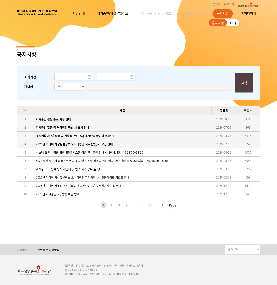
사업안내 (79, 13)
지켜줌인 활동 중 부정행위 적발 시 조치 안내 (62, 127)
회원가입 (229, 4)
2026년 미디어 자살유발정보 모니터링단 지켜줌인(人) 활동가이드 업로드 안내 (82, 177)
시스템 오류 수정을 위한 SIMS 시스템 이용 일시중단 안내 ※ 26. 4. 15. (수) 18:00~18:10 (89, 152)
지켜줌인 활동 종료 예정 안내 (53, 119)
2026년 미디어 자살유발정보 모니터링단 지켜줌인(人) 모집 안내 (74, 144)
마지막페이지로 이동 (150, 205)
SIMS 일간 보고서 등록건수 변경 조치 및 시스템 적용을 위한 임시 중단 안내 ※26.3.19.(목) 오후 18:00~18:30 (102, 161)
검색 (244, 82)
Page (172, 205)
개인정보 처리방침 (48, 250)
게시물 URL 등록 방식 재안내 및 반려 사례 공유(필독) (68, 169)
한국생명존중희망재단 (37, 12)
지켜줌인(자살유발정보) (113, 13)
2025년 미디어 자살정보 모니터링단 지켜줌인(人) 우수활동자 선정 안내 (78, 186)
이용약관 (22, 250)
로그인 (216, 4)
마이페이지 (248, 13)
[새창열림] (248, 4)
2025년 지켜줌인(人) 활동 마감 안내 (57, 194)
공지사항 (223, 13)
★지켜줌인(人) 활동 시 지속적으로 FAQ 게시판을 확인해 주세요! (75, 136)
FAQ (233, 22)
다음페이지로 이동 (142, 205)
